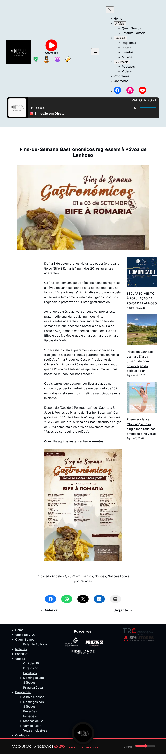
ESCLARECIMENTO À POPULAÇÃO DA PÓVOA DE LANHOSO (142, 298)
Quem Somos (24, 639)
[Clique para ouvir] (83, 733)
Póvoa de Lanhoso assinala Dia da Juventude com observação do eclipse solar (140, 361)
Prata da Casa (33, 687)
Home (19, 630)
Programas (23, 692)
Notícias (100, 576)
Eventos (87, 576)
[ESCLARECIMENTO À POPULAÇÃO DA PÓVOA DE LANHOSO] (142, 273)
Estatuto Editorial (35, 644)
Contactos (22, 735)
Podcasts (21, 654)
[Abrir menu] (95, 51)
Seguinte (121, 610)
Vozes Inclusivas (35, 730)
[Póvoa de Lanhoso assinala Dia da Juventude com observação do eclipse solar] (142, 330)
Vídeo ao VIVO (25, 635)
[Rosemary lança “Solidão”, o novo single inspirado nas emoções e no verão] (142, 398)
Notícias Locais (118, 576)
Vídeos (20, 659)
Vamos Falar (32, 726)
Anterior (51, 610)
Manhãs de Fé (33, 721)
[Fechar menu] (110, 9)
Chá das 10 (31, 663)
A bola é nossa (33, 697)
